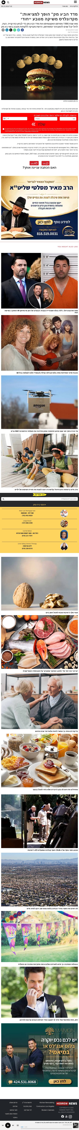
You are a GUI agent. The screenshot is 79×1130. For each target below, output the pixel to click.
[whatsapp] (14, 30)
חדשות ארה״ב (27, 1102)
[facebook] (22, 30)
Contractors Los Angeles (45, 1106)
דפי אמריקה (28, 1110)
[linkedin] (6, 30)
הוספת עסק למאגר (11, 1114)
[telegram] (18, 30)
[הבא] (13, 1125)
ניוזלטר (15, 1117)
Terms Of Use (35, 131)
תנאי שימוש (13, 1110)
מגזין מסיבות (27, 1106)
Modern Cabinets (48, 1110)
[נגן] (8, 1125)
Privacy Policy (28, 131)
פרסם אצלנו (13, 1102)
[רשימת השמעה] (18, 1125)
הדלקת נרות (74, 6)
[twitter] (10, 30)
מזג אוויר (65, 6)
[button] (4, 118)
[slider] (46, 1128)
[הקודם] (3, 1125)
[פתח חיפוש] (8, 2)
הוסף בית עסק (39, 504)
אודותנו (15, 1106)
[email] (3, 30)
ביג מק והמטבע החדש (70, 101)
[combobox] (39, 499)
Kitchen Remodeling (47, 1102)
